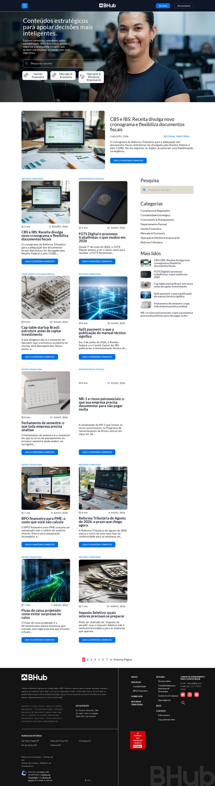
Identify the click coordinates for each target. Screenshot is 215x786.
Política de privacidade (31, 757)
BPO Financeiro (140, 691)
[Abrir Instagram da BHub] (189, 694)
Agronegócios (164, 700)
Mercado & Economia (153, 233)
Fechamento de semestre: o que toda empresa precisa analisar (43, 426)
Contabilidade (139, 686)
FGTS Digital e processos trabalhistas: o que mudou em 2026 (102, 237)
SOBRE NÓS (137, 696)
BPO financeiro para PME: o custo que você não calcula (44, 520)
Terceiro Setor (164, 681)
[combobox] (60, 63)
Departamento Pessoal (91, 178)
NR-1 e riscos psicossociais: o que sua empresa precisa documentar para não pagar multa (101, 404)
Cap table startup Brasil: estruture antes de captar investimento (41, 330)
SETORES (160, 677)
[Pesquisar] (183, 702)
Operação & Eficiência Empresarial (160, 237)
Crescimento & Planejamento (38, 274)
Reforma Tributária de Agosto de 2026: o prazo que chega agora (102, 521)
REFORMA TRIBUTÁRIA (137, 703)
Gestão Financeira (32, 369)
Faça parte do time (166, 719)
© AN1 (88, 780)
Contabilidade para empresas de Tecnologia (167, 688)
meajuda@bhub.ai (194, 683)
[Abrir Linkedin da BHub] (196, 694)
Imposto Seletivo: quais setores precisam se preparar (101, 614)
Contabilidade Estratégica (155, 215)
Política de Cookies (30, 763)
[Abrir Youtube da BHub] (182, 694)
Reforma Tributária (176, 136)
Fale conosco (164, 715)
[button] (55, 85)
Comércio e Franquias (168, 696)
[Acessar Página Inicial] (34, 677)
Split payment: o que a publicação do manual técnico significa (102, 332)
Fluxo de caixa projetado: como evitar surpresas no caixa (41, 613)
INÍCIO (134, 677)
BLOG (158, 705)
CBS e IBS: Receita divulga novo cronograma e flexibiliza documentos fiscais (147, 124)
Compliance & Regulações (155, 210)
